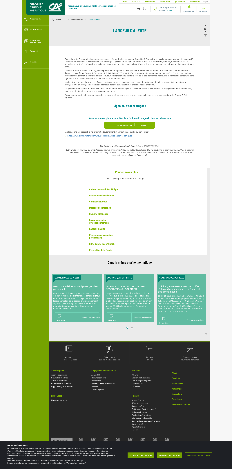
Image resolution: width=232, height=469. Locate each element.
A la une (135, 375)
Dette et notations (139, 424)
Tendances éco (138, 383)
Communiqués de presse (61, 383)
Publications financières (141, 415)
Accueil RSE (95, 375)
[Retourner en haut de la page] (206, 337)
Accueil (58, 19)
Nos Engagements (98, 378)
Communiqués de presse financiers (146, 421)
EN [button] (207, 2)
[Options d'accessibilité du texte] (138, 8)
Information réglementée (142, 418)
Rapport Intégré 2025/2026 (62, 386)
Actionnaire (165, 2)
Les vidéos (136, 386)
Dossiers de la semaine (141, 378)
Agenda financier (138, 427)
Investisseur (150, 2)
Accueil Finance (138, 400)
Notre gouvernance (59, 400)
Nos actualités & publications (103, 383)
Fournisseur (195, 2)
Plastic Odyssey (97, 389)
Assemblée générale (59, 375)
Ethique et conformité (74, 19)
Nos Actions (96, 381)
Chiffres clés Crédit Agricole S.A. (144, 409)
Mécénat (94, 386)
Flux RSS (135, 430)
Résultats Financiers (140, 403)
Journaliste (180, 2)
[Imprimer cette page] (144, 8)
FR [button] (204, 2)
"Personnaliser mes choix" (76, 463)
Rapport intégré (138, 406)
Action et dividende (59, 381)
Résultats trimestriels (59, 378)
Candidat (135, 2)
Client (124, 2)
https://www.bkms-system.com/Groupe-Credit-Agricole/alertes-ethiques (99, 135)
